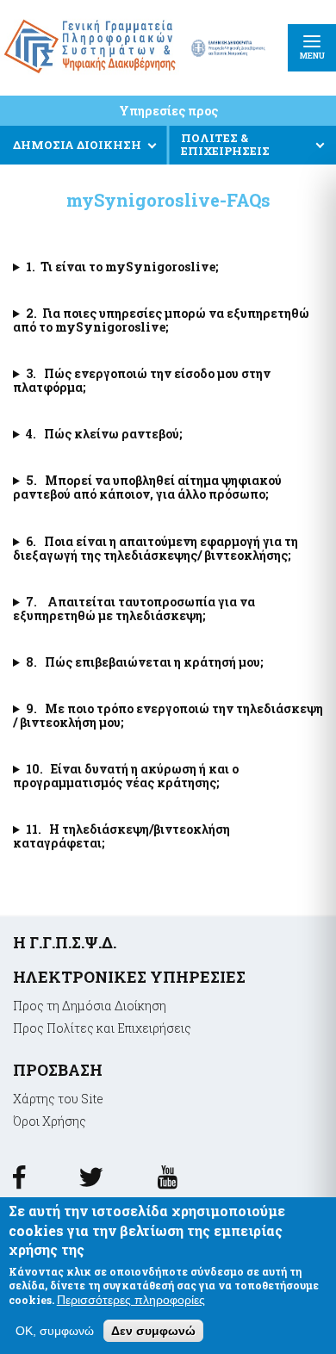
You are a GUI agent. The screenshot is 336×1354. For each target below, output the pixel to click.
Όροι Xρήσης (49, 1121)
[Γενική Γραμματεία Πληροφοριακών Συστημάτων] (19, 1183)
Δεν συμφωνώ (153, 1331)
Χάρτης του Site (58, 1098)
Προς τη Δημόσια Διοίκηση (89, 1005)
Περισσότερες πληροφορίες (131, 1300)
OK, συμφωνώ (55, 1331)
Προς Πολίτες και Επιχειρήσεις (102, 1028)
